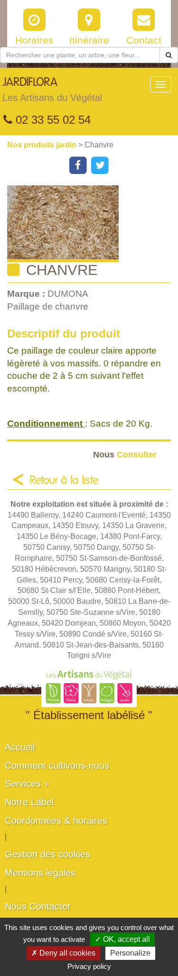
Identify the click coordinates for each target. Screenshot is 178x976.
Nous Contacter (38, 906)
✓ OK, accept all (122, 939)
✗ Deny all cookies (63, 953)
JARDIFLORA (52, 90)
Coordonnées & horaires (56, 820)
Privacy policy (89, 966)
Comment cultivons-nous (57, 765)
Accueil (20, 747)
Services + (27, 783)
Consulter (125, 454)
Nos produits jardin (42, 145)
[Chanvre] (92, 223)
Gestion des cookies (47, 854)
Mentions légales (40, 872)
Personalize (130, 953)
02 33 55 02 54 (51, 119)
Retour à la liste (64, 480)
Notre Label (29, 802)
